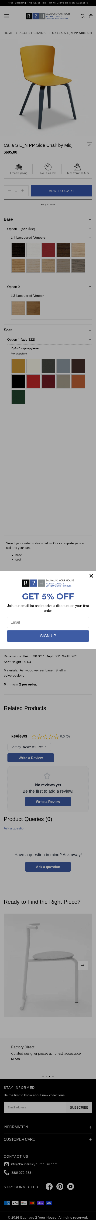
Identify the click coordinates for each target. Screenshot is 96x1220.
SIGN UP (48, 636)
